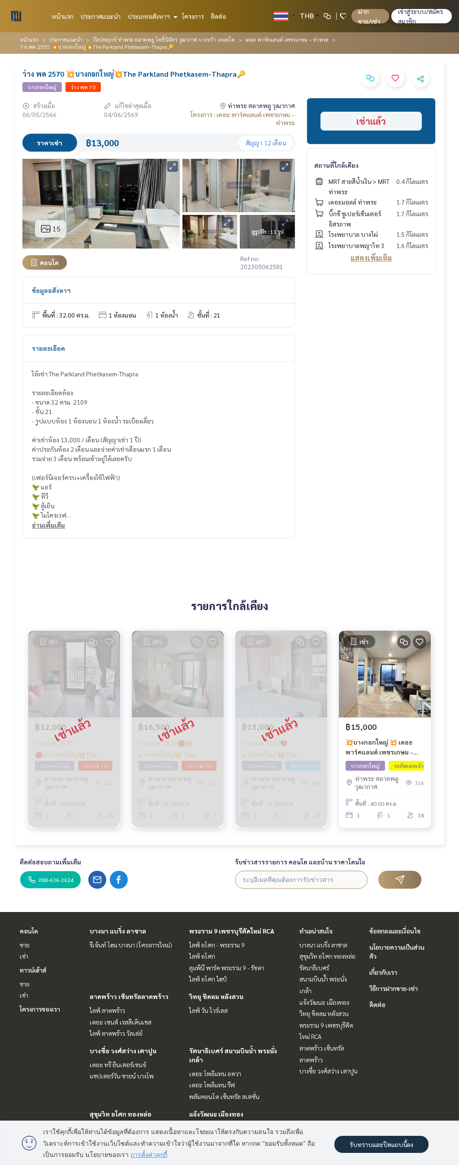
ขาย (25, 945)
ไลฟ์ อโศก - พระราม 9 (217, 945)
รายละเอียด (48, 348)
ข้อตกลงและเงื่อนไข (394, 931)
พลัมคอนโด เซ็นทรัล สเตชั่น (224, 1096)
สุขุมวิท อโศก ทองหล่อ (121, 1114)
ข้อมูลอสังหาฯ (51, 290)
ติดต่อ (218, 16)
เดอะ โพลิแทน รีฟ (212, 1085)
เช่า (24, 956)
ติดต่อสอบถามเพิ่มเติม (50, 862)
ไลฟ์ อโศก (202, 956)
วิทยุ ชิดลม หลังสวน (216, 996)
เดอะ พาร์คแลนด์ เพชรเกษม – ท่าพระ (287, 39)
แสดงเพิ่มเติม (371, 257)
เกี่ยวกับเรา (383, 972)
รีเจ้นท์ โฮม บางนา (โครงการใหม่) (131, 945)
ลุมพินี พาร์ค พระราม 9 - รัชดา (226, 968)
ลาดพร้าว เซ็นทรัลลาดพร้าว (129, 996)
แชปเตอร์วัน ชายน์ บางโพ (122, 1076)
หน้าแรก (63, 16)
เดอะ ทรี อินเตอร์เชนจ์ (118, 1064)
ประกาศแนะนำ (100, 16)
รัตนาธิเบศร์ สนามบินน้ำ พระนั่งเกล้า (323, 979)
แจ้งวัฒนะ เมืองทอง (216, 1114)
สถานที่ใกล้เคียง (336, 165)
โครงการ (193, 16)
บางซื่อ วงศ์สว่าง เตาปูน (123, 1051)
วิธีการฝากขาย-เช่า (393, 988)
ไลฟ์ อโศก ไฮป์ (208, 979)
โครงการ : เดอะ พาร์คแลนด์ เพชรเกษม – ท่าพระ (243, 118)
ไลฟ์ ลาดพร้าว (107, 1010)
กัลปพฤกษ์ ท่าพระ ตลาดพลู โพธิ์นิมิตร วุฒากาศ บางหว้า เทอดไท (164, 39)
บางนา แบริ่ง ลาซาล (118, 931)
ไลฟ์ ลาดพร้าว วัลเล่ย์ (116, 1033)
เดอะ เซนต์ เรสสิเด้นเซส (121, 1022)
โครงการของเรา (40, 1009)
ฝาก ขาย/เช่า (369, 16)
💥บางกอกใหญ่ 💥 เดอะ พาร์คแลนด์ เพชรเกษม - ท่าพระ (379, 747)
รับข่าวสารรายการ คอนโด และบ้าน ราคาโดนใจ (300, 862)
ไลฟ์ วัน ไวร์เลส (208, 1010)
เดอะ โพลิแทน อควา (215, 1073)
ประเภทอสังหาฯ (149, 16)
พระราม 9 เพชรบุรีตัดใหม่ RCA (231, 931)
